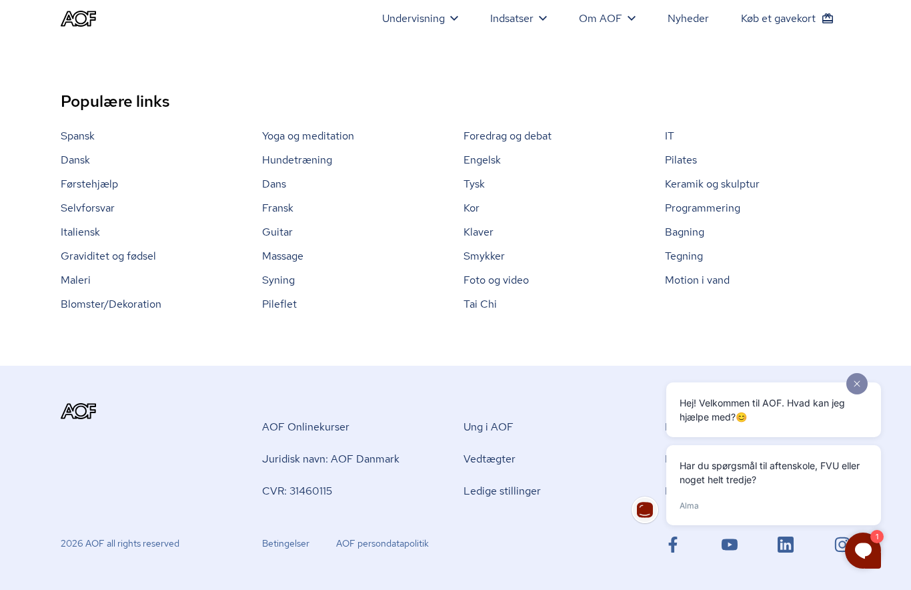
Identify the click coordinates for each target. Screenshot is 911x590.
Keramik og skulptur (712, 184)
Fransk (277, 208)
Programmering (702, 208)
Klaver (479, 232)
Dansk (75, 160)
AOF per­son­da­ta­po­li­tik (382, 543)
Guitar (277, 232)
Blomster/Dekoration (111, 304)
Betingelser (285, 543)
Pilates (681, 160)
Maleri (76, 280)
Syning (278, 280)
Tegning (684, 256)
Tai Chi (480, 304)
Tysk (474, 184)
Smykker (484, 256)
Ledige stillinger (502, 491)
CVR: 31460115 (297, 491)
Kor (472, 208)
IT (669, 136)
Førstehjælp (89, 184)
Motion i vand (697, 280)
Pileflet (279, 304)
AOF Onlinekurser (305, 427)
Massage (282, 256)
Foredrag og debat (508, 136)
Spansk (78, 136)
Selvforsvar (88, 208)
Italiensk (80, 232)
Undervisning (413, 18)
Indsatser (512, 18)
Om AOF (600, 18)
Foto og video (496, 280)
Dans (274, 184)
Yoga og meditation (308, 136)
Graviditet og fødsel (108, 256)
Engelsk (482, 160)
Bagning (684, 232)
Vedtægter (490, 459)
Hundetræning (297, 160)
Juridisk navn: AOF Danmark (330, 459)
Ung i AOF (489, 427)
